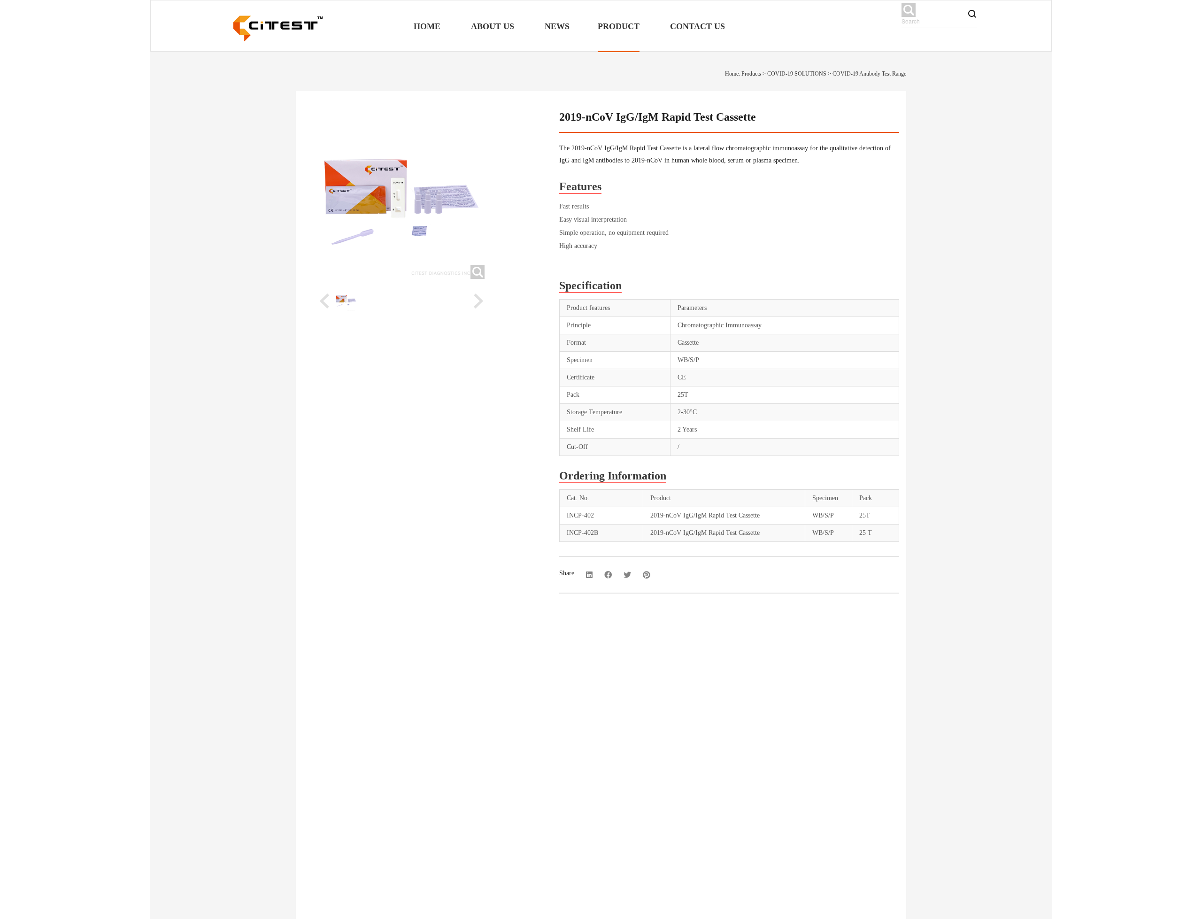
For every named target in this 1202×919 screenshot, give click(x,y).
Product (619, 26)
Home (427, 26)
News (557, 26)
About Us (492, 26)
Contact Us (697, 26)
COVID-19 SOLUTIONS (796, 73)
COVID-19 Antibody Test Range (869, 73)
